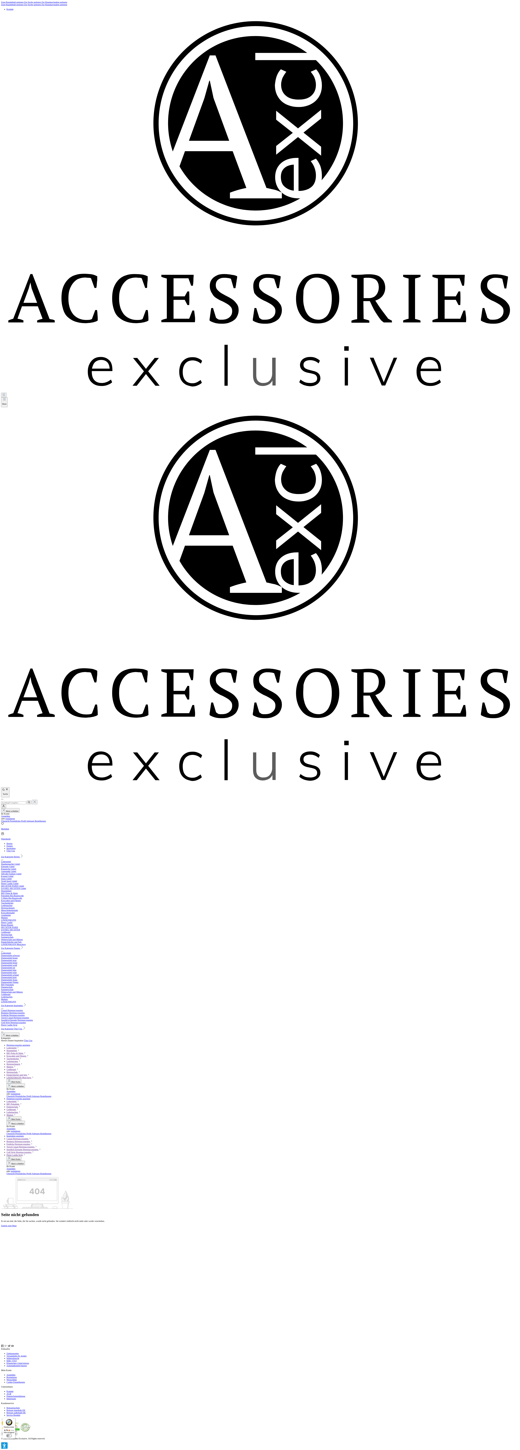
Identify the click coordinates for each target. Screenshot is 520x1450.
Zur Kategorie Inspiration (12, 1005)
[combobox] (13, 802)
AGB (8, 1394)
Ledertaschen (12, 1061)
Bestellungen (40, 821)
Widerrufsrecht (12, 1358)
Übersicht (5, 821)
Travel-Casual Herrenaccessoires (20, 1147)
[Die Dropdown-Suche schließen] (34, 802)
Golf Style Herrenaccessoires (19, 1152)
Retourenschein (13, 1408)
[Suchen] (29, 802)
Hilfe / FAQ (11, 1361)
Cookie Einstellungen (15, 1382)
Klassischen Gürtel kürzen (17, 1363)
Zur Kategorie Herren (10, 857)
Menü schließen (12, 811)
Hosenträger (11, 1050)
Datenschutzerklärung (15, 1396)
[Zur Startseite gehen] (260, 391)
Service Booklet (13, 1415)
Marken (10, 1067)
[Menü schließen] (2, 951)
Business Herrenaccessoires (18, 1141)
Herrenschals (12, 1072)
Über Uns (28, 1040)
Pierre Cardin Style (14, 1155)
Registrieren (11, 1377)
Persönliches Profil (18, 821)
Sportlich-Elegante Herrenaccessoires (22, 1149)
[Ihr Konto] (3, 806)
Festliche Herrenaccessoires (18, 1144)
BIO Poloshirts (13, 1104)
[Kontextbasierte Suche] (2, 799)
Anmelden (5, 816)
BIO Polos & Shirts (15, 1053)
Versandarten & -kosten (16, 1356)
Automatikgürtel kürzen (16, 1366)
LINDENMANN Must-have (19, 1077)
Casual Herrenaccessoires (17, 1139)
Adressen (30, 821)
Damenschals (12, 1107)
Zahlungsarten (12, 1353)
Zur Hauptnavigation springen (54, 2)
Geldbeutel (11, 1069)
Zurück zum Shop (9, 1226)
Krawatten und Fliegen (16, 1056)
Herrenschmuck (13, 1064)
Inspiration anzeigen (15, 1136)
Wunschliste (11, 1380)
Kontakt (9, 9)
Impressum (11, 1399)
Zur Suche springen (32, 2)
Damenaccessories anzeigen (18, 1099)
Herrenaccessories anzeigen (18, 1045)
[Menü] (3, 395)
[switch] (9, 1435)
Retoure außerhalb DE (16, 1413)
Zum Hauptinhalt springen (12, 2)
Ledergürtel (11, 1048)
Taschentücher (12, 1059)
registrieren (10, 819)
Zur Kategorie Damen (10, 948)
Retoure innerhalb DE (15, 1410)
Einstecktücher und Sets (16, 1075)
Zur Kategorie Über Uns (12, 1029)
